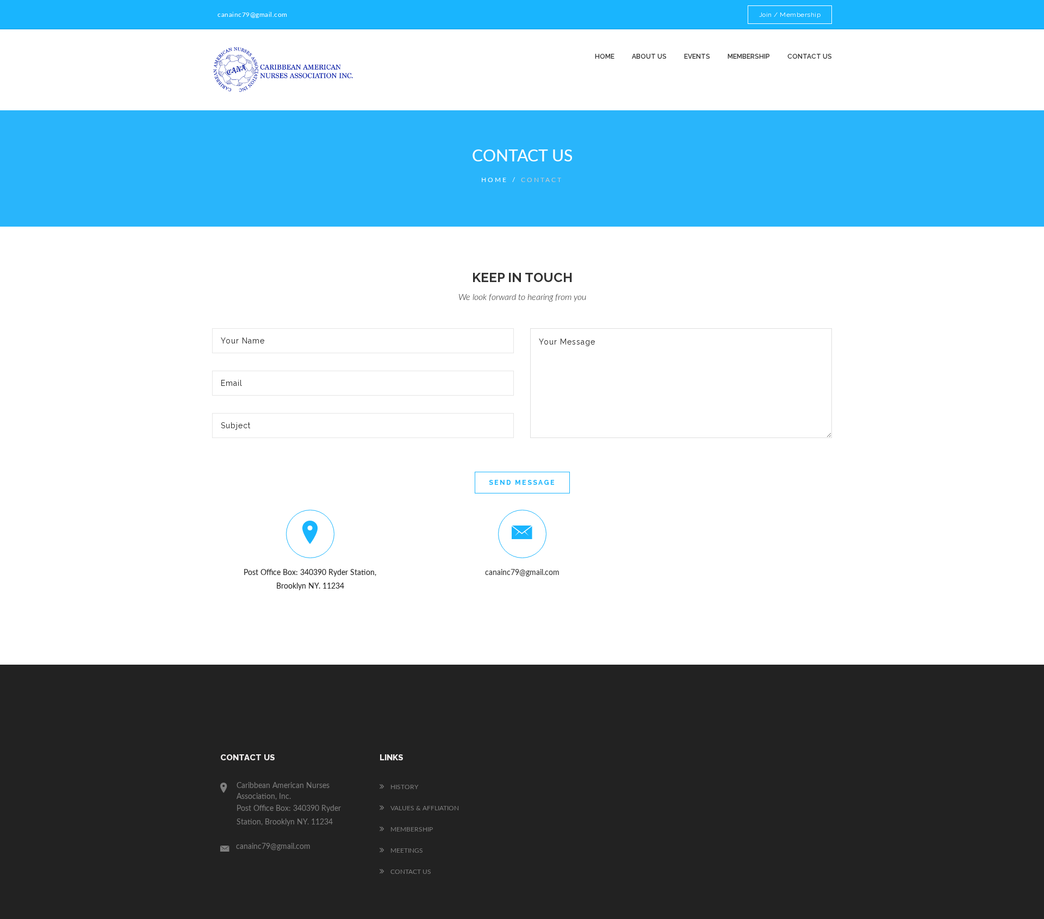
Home (604, 56)
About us (649, 56)
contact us (809, 56)
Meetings (406, 850)
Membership (749, 56)
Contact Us (410, 871)
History (403, 787)
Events (697, 56)
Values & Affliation (424, 808)
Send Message (522, 482)
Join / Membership (790, 14)
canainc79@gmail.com (522, 573)
